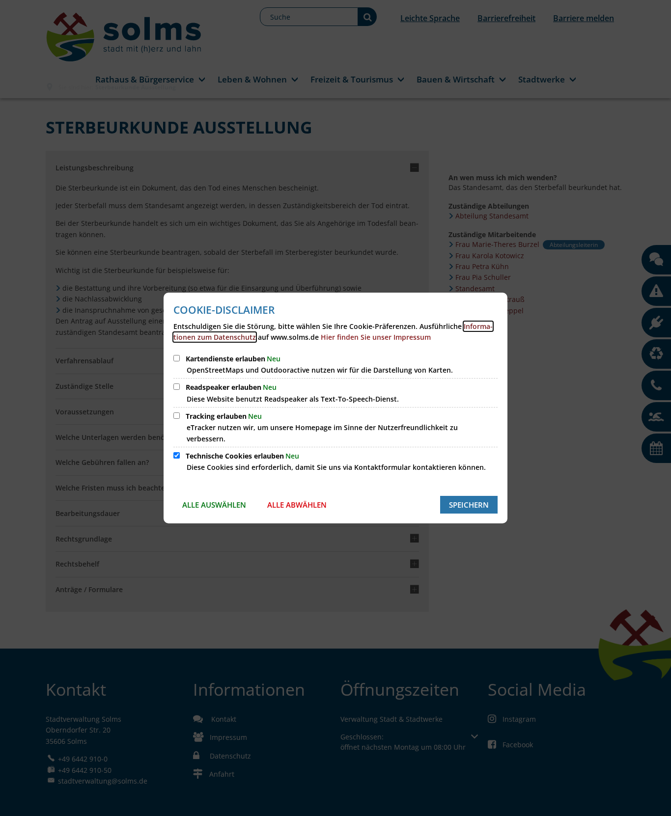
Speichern (469, 505)
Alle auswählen (214, 505)
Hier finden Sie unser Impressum (376, 337)
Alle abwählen (297, 505)
